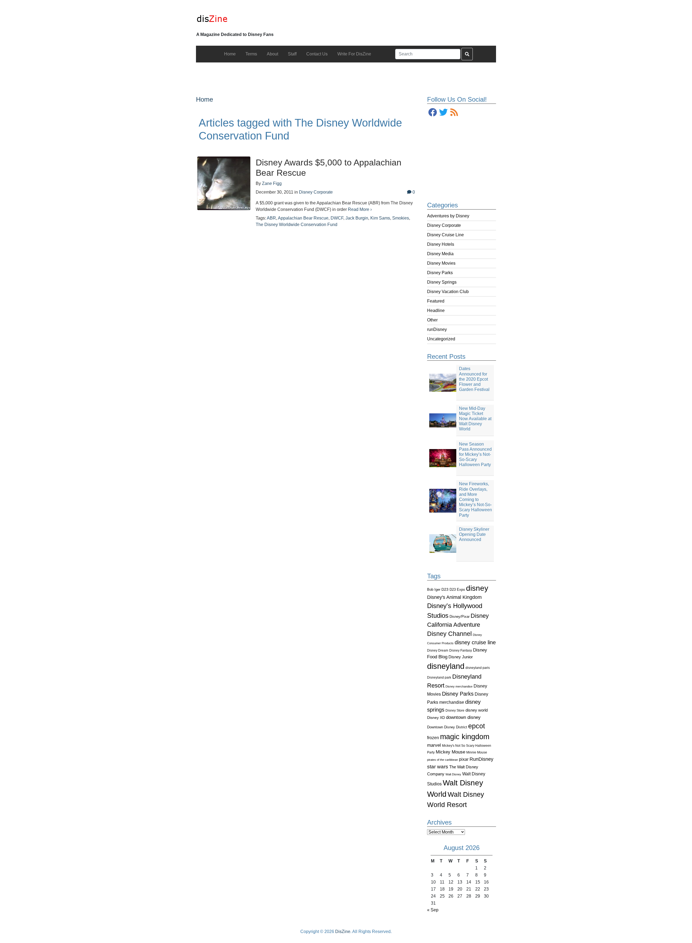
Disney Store (454, 710)
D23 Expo (457, 589)
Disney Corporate (444, 225)
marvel (434, 745)
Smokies (400, 218)
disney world (476, 710)
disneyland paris (477, 667)
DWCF (337, 218)
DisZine (342, 931)
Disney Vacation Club (448, 291)
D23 (444, 589)
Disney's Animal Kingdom (454, 597)
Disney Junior (460, 657)
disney (477, 588)
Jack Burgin (356, 218)
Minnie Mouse (476, 752)
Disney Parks (440, 272)
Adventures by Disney (448, 216)
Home (204, 99)
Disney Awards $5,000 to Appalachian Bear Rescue (328, 168)
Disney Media (440, 253)
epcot (476, 726)
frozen (433, 737)
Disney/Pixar (460, 617)
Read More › (360, 209)
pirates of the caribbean (442, 759)
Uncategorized (441, 339)
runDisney (437, 329)
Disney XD (436, 717)
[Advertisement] (346, 74)
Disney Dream (437, 650)
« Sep (432, 910)
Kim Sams (380, 218)
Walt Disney (453, 774)
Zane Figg (272, 183)
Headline (436, 310)
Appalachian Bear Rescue (303, 218)
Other (432, 320)
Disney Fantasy (460, 650)
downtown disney (463, 717)
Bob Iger (433, 590)
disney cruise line (475, 642)
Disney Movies (441, 263)
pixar (463, 759)
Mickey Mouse (450, 752)
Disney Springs (442, 282)
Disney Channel (449, 633)
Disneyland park (439, 677)
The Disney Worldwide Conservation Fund (296, 224)
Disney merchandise (459, 686)
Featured (435, 301)
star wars (437, 766)
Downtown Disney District (447, 727)
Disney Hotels (440, 244)
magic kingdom (464, 737)
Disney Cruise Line (445, 235)
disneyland (445, 666)
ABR (271, 218)
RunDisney (481, 759)
